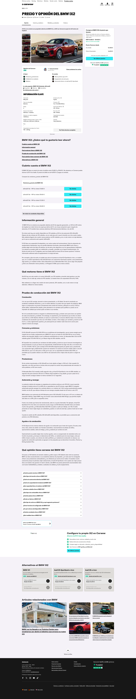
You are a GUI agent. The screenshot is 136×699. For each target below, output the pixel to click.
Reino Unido (40, 689)
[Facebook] (23, 678)
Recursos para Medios (56, 666)
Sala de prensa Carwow (57, 668)
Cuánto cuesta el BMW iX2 (31, 144)
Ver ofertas (73, 188)
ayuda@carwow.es (35, 671)
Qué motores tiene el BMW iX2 (32, 150)
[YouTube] (34, 678)
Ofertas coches (26, 1)
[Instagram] (30, 678)
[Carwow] (27, 4)
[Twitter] (27, 678)
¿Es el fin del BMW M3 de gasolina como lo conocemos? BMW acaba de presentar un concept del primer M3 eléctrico (79, 637)
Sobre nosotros (55, 661)
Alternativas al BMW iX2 (30, 160)
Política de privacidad (90, 685)
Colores (65, 23)
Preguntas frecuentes (56, 663)
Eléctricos (39, 1)
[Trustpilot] (99, 65)
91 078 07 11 (28, 670)
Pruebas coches (68, 1)
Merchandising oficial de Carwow (59, 670)
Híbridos (46, 1)
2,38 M (42, 17)
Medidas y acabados (53, 23)
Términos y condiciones (58, 685)
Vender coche (53, 1)
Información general (28, 147)
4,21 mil (48, 17)
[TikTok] (37, 678)
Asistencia (25, 662)
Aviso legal (111, 685)
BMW (23, 8)
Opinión (26, 23)
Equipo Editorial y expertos (80, 666)
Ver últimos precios (99, 58)
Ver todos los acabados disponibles (33, 213)
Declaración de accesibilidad (102, 685)
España (25, 689)
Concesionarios (77, 663)
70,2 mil (36, 17)
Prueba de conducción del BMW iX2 (33, 153)
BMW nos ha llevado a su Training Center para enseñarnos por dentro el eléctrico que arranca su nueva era (44, 631)
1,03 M (24, 17)
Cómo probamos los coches (73, 69)
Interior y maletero (38, 23)
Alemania (32, 689)
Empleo (75, 661)
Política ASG (82, 685)
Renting (34, 1)
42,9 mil (30, 17)
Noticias (61, 1)
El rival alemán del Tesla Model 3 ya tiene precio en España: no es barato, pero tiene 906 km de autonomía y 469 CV (79, 618)
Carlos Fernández (54, 68)
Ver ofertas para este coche (30, 90)
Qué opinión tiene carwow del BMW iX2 (35, 156)
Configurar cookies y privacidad (72, 685)
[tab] (26, 23)
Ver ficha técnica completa (67, 130)
